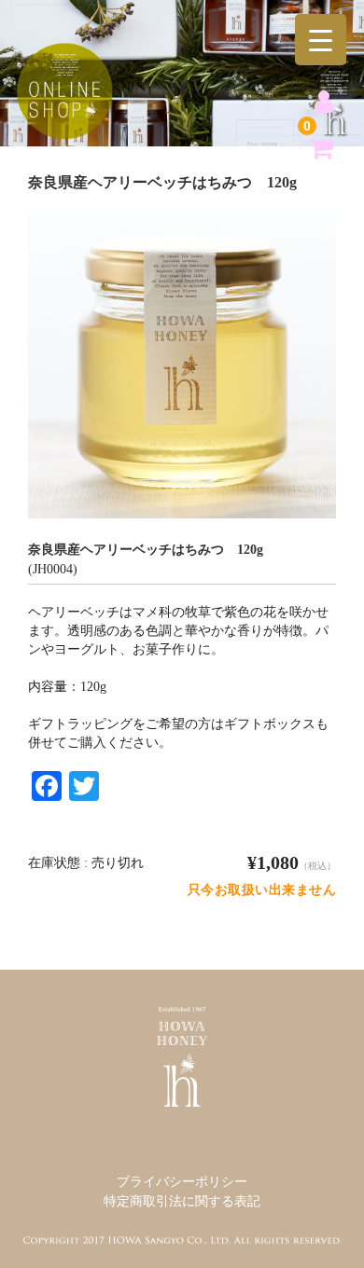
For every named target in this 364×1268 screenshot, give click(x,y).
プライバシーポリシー (182, 1182)
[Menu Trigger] (320, 39)
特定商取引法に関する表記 (182, 1201)
